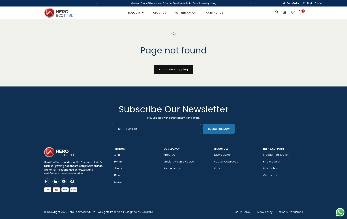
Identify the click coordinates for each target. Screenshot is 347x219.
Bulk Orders (270, 168)
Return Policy (242, 212)
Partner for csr (173, 168)
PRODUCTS (134, 12)
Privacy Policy (264, 212)
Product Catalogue (225, 161)
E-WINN (118, 161)
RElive (117, 175)
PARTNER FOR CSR (186, 12)
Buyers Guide (222, 155)
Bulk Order (293, 3)
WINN (117, 155)
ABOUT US (159, 12)
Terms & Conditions (290, 212)
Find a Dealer (315, 3)
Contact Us (270, 175)
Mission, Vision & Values (179, 161)
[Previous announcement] (97, 3)
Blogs (217, 168)
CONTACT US (214, 12)
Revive (118, 182)
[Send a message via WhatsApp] (340, 212)
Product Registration (276, 155)
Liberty (118, 168)
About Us (169, 155)
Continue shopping (173, 69)
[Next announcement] (250, 3)
